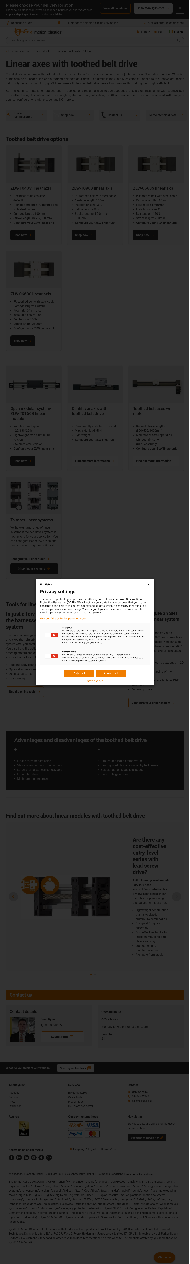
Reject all (77, 673)
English (44, 584)
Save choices (94, 681)
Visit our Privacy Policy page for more (61, 618)
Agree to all (109, 673)
